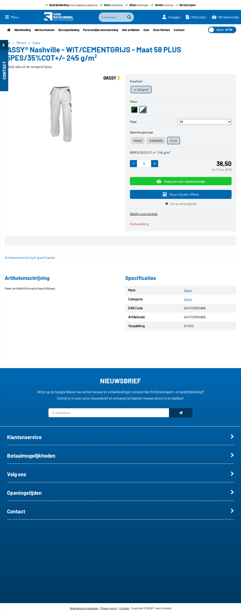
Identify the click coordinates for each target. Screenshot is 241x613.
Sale (146, 30)
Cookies (124, 608)
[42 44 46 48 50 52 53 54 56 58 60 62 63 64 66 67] (205, 122)
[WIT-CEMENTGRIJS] (143, 110)
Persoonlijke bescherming (100, 30)
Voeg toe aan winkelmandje (184, 181)
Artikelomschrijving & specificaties (30, 257)
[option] (60, 114)
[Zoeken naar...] (129, 17)
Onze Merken (161, 30)
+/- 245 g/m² (141, 89)
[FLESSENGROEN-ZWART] (134, 110)
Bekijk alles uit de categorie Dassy (29, 67)
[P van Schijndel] (58, 17)
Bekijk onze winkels (144, 214)
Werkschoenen (45, 30)
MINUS (138, 140)
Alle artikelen (131, 30)
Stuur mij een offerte (184, 194)
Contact (179, 30)
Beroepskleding (68, 30)
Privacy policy (108, 608)
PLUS (173, 140)
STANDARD (156, 140)
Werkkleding (22, 30)
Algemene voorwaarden (84, 608)
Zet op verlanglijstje (183, 204)
